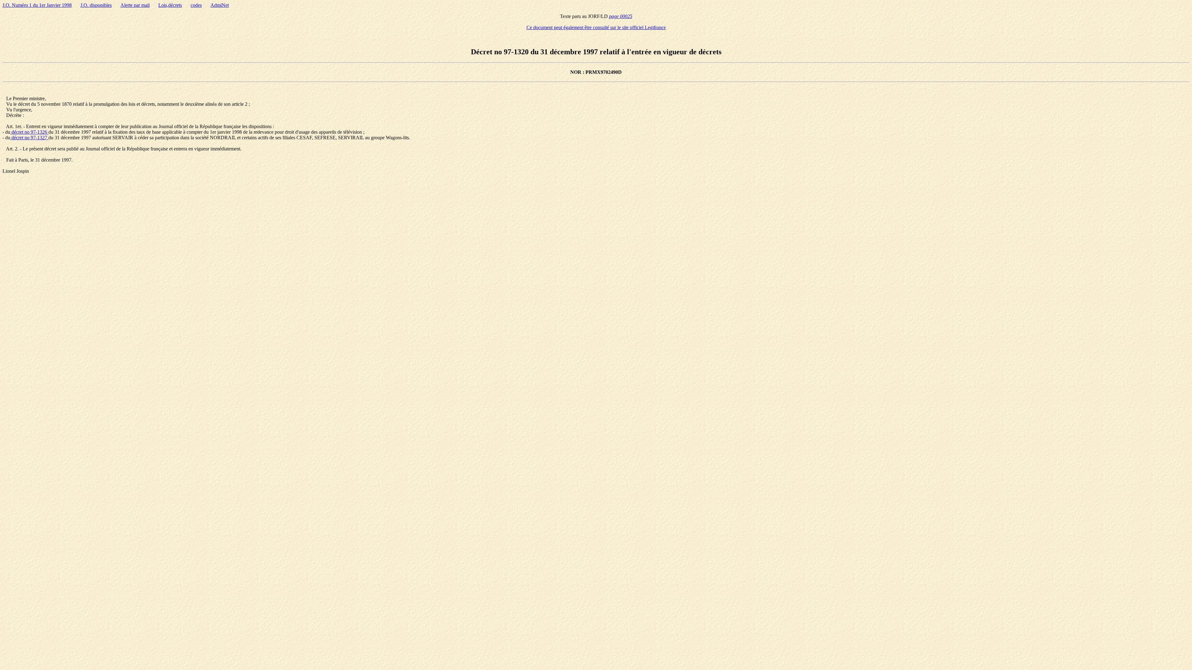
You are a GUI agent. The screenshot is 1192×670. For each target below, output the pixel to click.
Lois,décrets (170, 5)
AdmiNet (219, 5)
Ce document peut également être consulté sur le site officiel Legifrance (596, 27)
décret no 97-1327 (29, 137)
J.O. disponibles (96, 5)
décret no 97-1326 (29, 132)
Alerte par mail (135, 5)
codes (196, 5)
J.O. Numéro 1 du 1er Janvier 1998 (37, 5)
